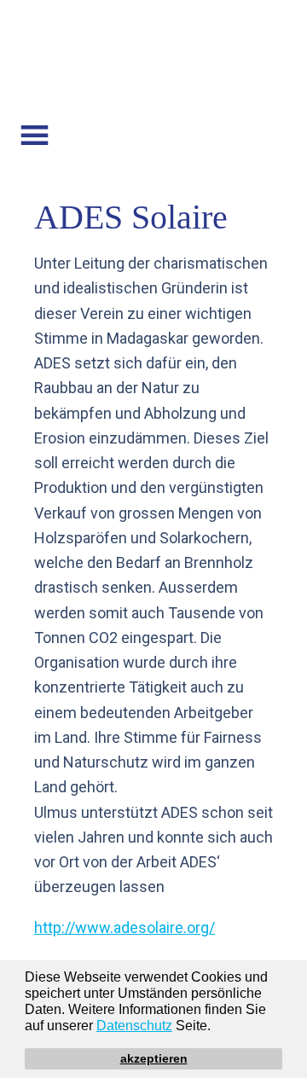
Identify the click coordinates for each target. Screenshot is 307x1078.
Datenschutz (134, 1025)
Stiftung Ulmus (153, 62)
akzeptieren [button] (154, 1058)
